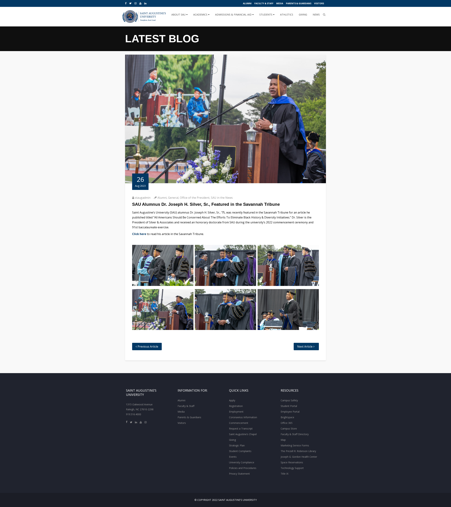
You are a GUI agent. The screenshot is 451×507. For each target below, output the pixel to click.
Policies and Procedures (242, 468)
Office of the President (194, 198)
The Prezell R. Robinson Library (298, 451)
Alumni (247, 3)
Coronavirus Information (243, 417)
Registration (236, 406)
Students (266, 14)
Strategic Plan (237, 445)
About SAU (178, 14)
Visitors (319, 3)
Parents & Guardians (298, 3)
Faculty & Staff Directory (295, 434)
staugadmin (142, 198)
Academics (200, 14)
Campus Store (289, 428)
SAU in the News (222, 198)
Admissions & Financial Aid (233, 14)
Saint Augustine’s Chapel (243, 434)
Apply (232, 400)
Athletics (286, 14)
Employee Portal (290, 411)
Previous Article (148, 346)
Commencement (238, 423)
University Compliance (241, 462)
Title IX (284, 473)
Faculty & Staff (263, 3)
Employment (236, 411)
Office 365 (286, 423)
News (316, 14)
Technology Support (292, 468)
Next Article (305, 346)
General (173, 198)
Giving (303, 14)
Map (283, 439)
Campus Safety (289, 400)
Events (233, 456)
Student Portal (289, 406)
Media (279, 3)
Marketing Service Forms (295, 445)
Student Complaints (240, 451)
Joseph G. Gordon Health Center (299, 456)
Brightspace (287, 417)
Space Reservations (292, 462)
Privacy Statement (239, 473)
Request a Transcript (241, 428)
